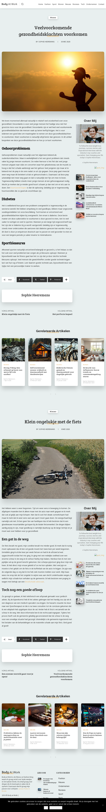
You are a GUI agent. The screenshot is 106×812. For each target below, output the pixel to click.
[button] (22, 4)
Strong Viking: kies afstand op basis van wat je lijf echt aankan (13, 370)
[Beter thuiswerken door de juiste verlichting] (80, 188)
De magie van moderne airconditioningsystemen (49, 781)
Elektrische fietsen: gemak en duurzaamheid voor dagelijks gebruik (65, 370)
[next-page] (55, 394)
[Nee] (102, 805)
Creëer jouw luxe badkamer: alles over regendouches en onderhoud (93, 178)
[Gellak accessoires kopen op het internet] (80, 215)
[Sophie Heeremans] (12, 296)
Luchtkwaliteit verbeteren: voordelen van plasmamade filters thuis (94, 205)
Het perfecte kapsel (62, 314)
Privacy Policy (55, 808)
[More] (66, 279)
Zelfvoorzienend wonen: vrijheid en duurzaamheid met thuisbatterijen (38, 370)
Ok (46, 808)
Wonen (53, 17)
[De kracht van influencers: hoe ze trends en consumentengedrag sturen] (92, 349)
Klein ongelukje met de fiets (16, 314)
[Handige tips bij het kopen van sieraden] (80, 196)
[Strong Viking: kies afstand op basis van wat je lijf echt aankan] (13, 349)
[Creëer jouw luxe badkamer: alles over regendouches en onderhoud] (80, 177)
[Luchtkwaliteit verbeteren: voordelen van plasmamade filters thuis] (80, 205)
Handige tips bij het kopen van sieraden (95, 196)
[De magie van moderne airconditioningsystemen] (39, 779)
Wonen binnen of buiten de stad (48, 791)
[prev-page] (50, 394)
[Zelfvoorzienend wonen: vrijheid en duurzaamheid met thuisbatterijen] (39, 349)
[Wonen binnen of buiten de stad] (39, 789)
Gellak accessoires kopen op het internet (95, 215)
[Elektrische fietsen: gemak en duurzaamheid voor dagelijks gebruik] (66, 349)
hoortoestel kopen (18, 187)
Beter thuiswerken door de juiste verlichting (94, 187)
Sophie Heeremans (47, 41)
